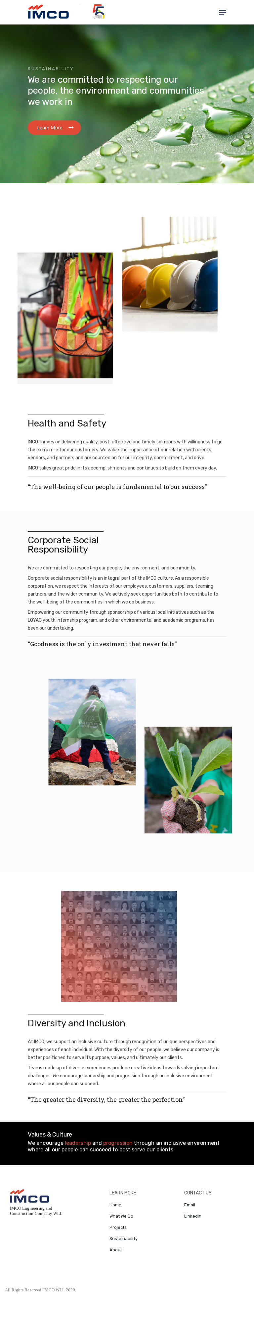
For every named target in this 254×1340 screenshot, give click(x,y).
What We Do (121, 1216)
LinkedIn (192, 1216)
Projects (118, 1227)
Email (189, 1204)
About (115, 1249)
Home (115, 1204)
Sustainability (123, 1238)
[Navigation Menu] (222, 12)
